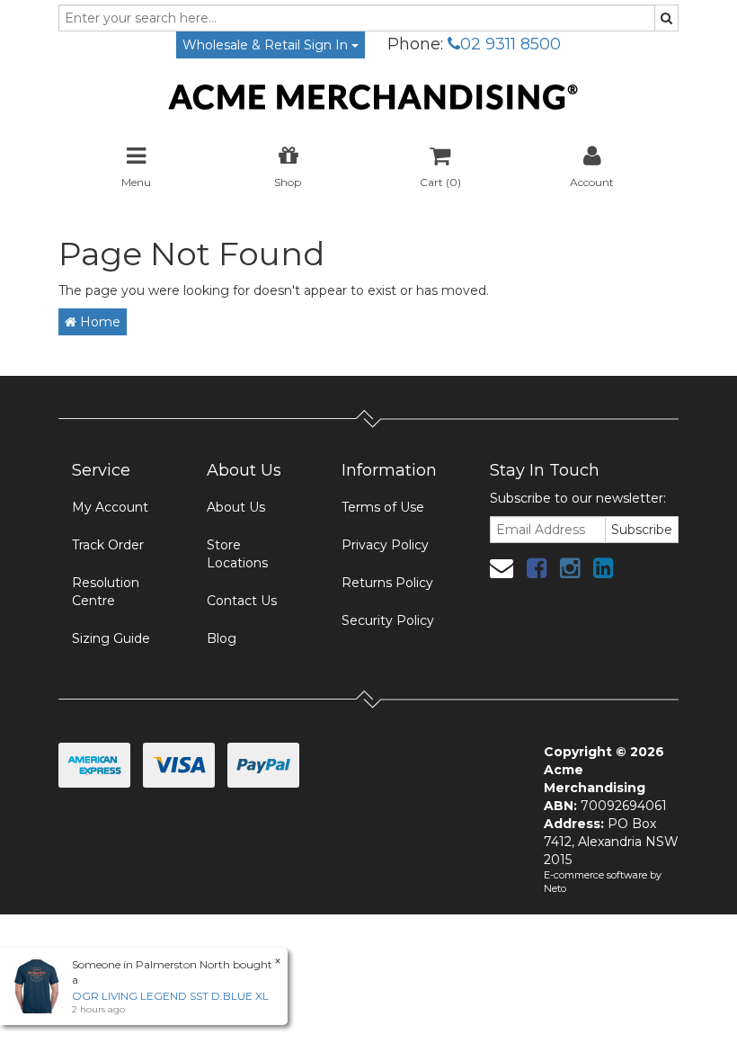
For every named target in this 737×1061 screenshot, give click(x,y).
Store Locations (237, 554)
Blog (221, 638)
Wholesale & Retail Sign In (266, 45)
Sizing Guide (111, 638)
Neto (555, 888)
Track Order (108, 545)
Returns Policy (387, 583)
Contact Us (242, 601)
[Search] (666, 17)
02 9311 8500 (510, 44)
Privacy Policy (385, 545)
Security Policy (388, 620)
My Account (110, 507)
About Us (236, 507)
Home (98, 322)
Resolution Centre (105, 592)
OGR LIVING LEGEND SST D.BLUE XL (170, 996)
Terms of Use (383, 507)
